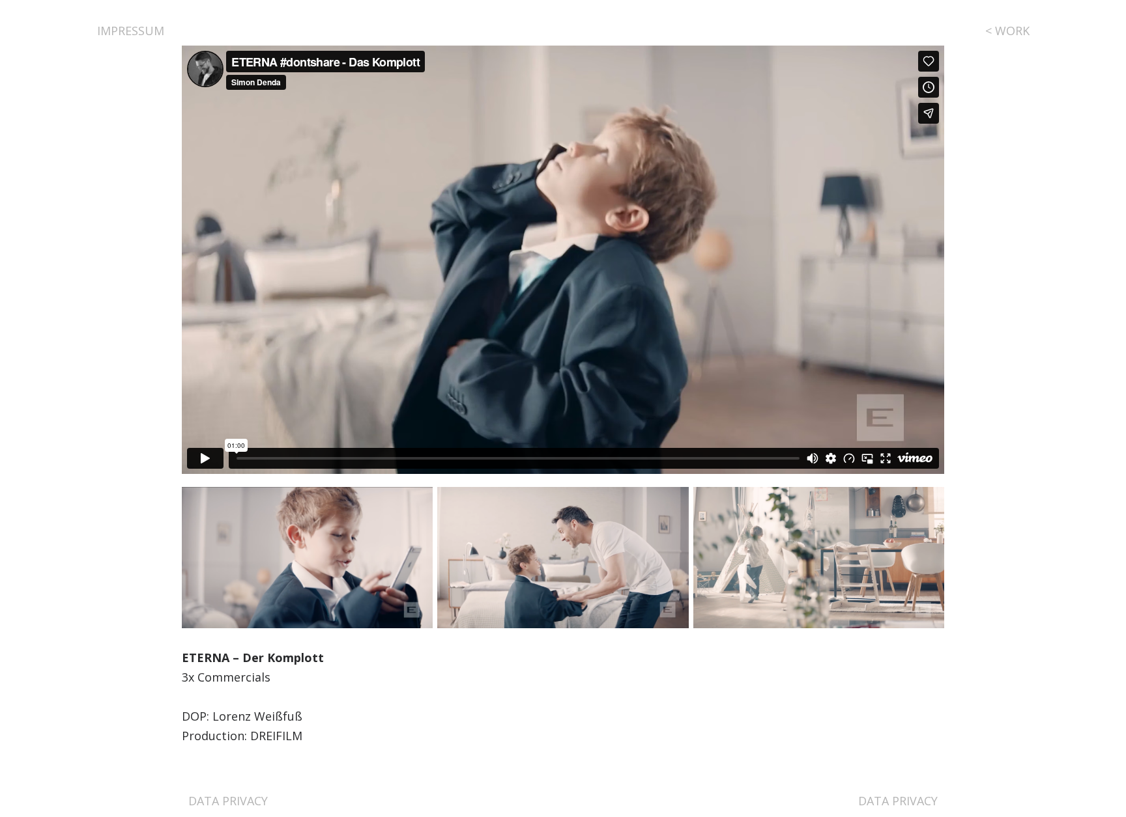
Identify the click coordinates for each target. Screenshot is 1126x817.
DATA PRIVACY (228, 801)
